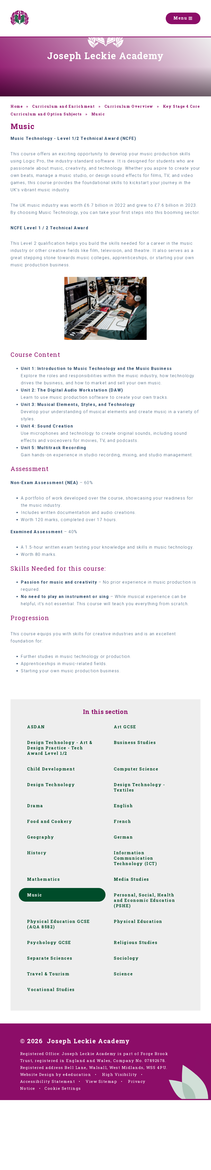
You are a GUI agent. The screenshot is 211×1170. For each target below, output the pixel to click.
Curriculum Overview (128, 106)
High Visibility (119, 1074)
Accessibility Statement (47, 1081)
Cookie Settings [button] (63, 1088)
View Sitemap (101, 1081)
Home (17, 106)
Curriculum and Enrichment (63, 106)
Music (98, 114)
